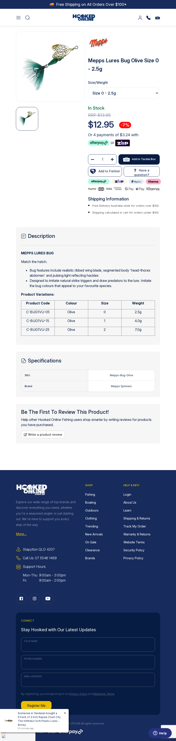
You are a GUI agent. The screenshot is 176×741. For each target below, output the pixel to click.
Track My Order (134, 526)
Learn (127, 510)
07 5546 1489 (46, 558)
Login (127, 494)
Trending (91, 526)
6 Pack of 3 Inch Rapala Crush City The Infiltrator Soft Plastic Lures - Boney (39, 720)
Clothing (91, 518)
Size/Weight (98, 82)
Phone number (33, 658)
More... (21, 534)
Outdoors (92, 510)
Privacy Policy (133, 558)
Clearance (92, 550)
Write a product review (44, 434)
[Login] (140, 17)
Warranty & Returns (136, 534)
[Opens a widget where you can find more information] (160, 733)
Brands (90, 558)
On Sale (90, 542)
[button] (18, 17)
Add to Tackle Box (144, 159)
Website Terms (134, 542)
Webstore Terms (103, 693)
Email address (33, 676)
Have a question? (141, 172)
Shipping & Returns (136, 518)
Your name (31, 641)
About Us (129, 502)
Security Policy (133, 550)
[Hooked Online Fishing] (84, 17)
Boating (90, 502)
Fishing (90, 494)
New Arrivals (94, 534)
